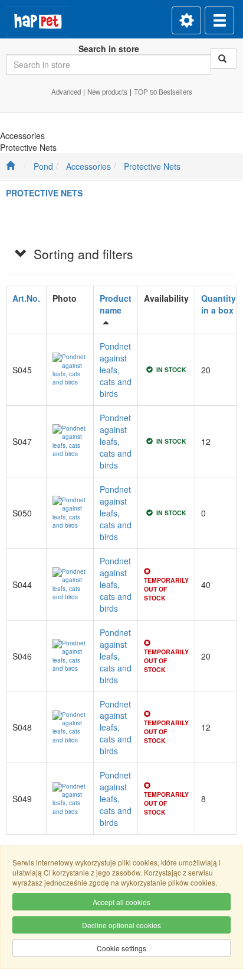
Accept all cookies (121, 902)
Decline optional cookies (121, 925)
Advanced (66, 91)
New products (107, 91)
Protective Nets (152, 166)
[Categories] (219, 20)
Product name (116, 304)
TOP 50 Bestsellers (163, 91)
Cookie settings (121, 948)
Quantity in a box (218, 304)
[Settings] (186, 20)
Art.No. (26, 298)
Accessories (88, 166)
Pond (43, 166)
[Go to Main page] (10, 166)
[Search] (224, 59)
